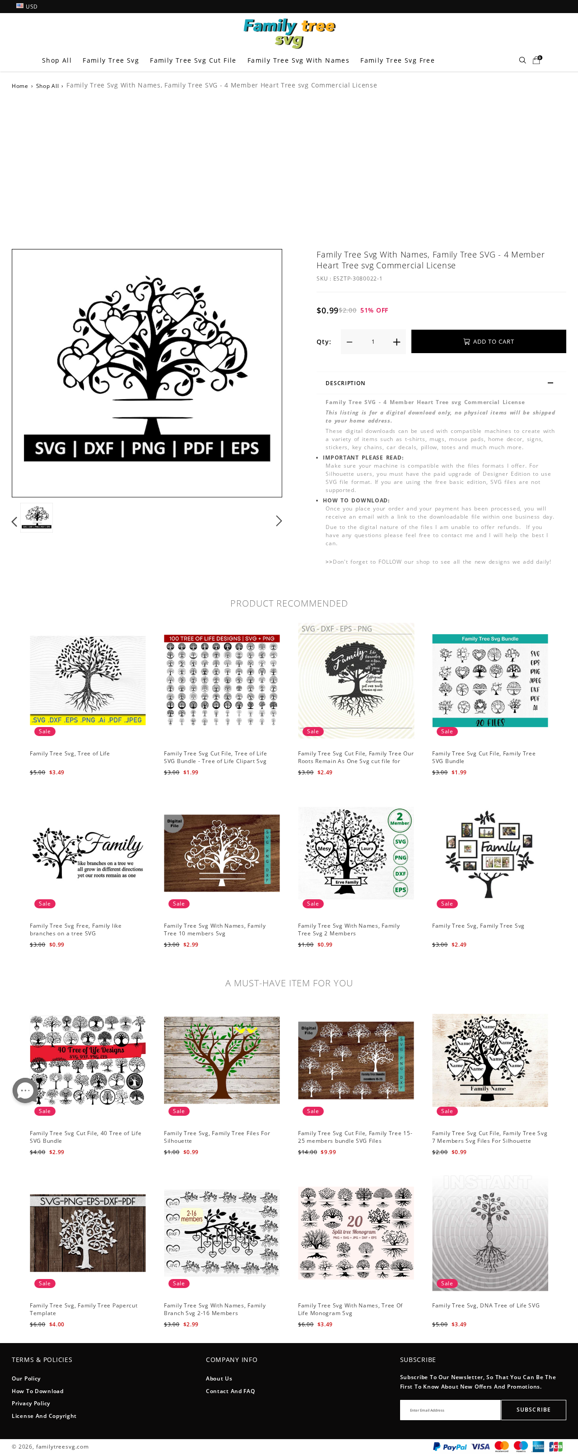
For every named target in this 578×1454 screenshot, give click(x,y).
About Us (219, 1378)
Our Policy (26, 1378)
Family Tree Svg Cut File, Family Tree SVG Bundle (484, 757)
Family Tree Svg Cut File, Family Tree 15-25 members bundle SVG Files (355, 1137)
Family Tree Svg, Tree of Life (70, 753)
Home (20, 86)
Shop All (57, 60)
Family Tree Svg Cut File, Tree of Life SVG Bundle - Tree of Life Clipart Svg (215, 757)
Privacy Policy (31, 1403)
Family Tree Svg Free (397, 60)
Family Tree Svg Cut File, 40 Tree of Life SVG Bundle (86, 1137)
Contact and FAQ (230, 1391)
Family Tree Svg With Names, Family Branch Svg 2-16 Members (215, 1309)
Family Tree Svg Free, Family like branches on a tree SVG (76, 929)
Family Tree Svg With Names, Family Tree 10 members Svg (215, 929)
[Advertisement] (289, 168)
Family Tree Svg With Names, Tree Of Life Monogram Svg (350, 1309)
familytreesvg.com (62, 1446)
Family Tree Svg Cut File (193, 60)
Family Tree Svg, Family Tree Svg (478, 925)
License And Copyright (44, 1416)
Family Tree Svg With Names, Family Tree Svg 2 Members (349, 929)
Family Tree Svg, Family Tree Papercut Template (84, 1309)
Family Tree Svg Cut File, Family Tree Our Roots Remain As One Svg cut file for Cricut (356, 761)
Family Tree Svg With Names (298, 60)
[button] (33, 371)
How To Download (38, 1391)
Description (345, 383)
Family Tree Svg (111, 60)
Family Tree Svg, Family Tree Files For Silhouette (217, 1137)
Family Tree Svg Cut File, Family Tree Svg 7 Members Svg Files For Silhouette (490, 1137)
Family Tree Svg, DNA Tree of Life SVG (486, 1305)
